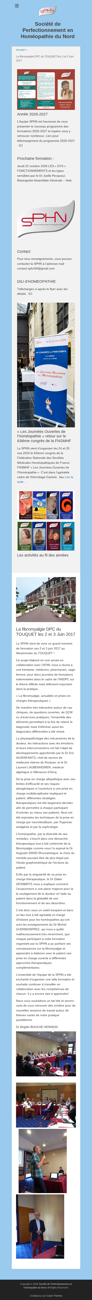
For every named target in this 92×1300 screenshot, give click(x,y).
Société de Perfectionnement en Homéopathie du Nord (48, 30)
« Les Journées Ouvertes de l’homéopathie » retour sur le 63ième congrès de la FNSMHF (44, 436)
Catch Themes (54, 1295)
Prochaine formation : (35, 158)
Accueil (21, 49)
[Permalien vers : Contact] (46, 218)
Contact (23, 251)
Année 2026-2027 (32, 114)
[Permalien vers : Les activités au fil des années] (46, 521)
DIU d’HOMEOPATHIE (36, 281)
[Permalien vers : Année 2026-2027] (46, 89)
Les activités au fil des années (42, 555)
